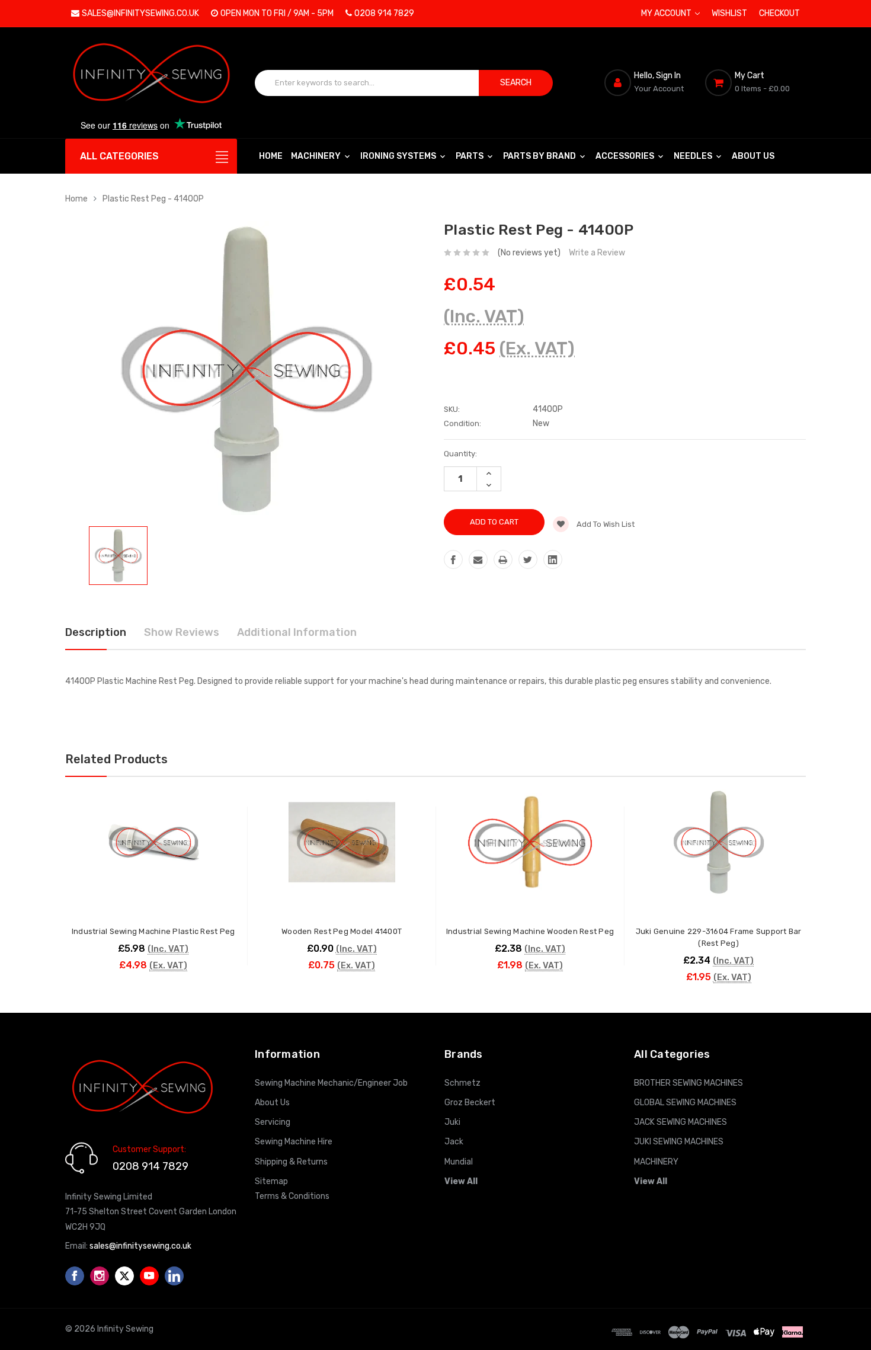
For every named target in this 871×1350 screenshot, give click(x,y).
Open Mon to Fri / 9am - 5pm (277, 13)
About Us (753, 156)
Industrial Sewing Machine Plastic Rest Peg (153, 931)
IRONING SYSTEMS (399, 156)
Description (95, 632)
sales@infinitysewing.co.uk (140, 13)
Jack (453, 1142)
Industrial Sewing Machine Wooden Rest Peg (530, 931)
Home (271, 156)
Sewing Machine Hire (293, 1142)
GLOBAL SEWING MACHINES (685, 1103)
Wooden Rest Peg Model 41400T (341, 931)
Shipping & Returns (291, 1162)
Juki (452, 1122)
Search (515, 83)
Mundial (458, 1162)
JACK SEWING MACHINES (680, 1122)
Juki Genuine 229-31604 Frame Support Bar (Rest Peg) (719, 937)
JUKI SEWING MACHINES (678, 1142)
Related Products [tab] (116, 759)
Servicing (272, 1122)
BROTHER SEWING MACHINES (688, 1083)
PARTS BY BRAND (540, 156)
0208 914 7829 (384, 13)
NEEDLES (694, 156)
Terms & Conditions (292, 1196)
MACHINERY (316, 156)
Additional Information (297, 632)
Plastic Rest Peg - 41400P (153, 199)
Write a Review (597, 253)
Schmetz (462, 1083)
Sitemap (271, 1181)
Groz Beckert (469, 1103)
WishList (729, 13)
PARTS (470, 156)
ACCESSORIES (625, 156)
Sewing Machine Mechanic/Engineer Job (331, 1083)
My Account (667, 13)
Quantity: (460, 453)
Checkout (779, 13)
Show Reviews (181, 632)
